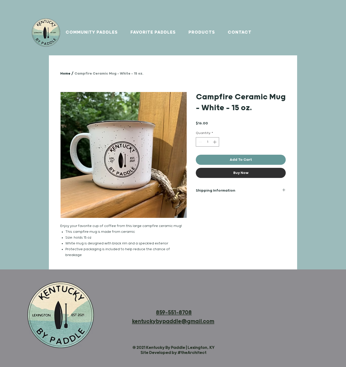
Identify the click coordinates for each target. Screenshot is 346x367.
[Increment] (215, 141)
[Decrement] (200, 141)
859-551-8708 (174, 313)
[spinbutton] (207, 141)
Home (65, 74)
